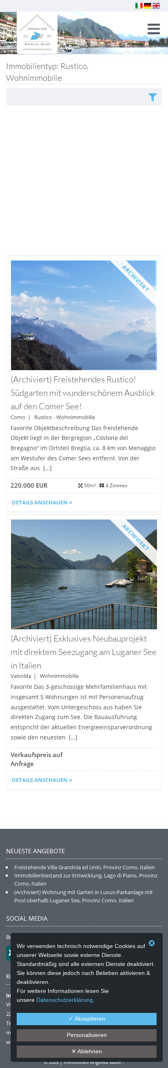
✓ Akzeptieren (87, 1018)
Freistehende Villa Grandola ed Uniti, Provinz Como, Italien (84, 867)
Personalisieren (87, 1035)
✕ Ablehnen (86, 1051)
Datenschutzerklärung (64, 1000)
